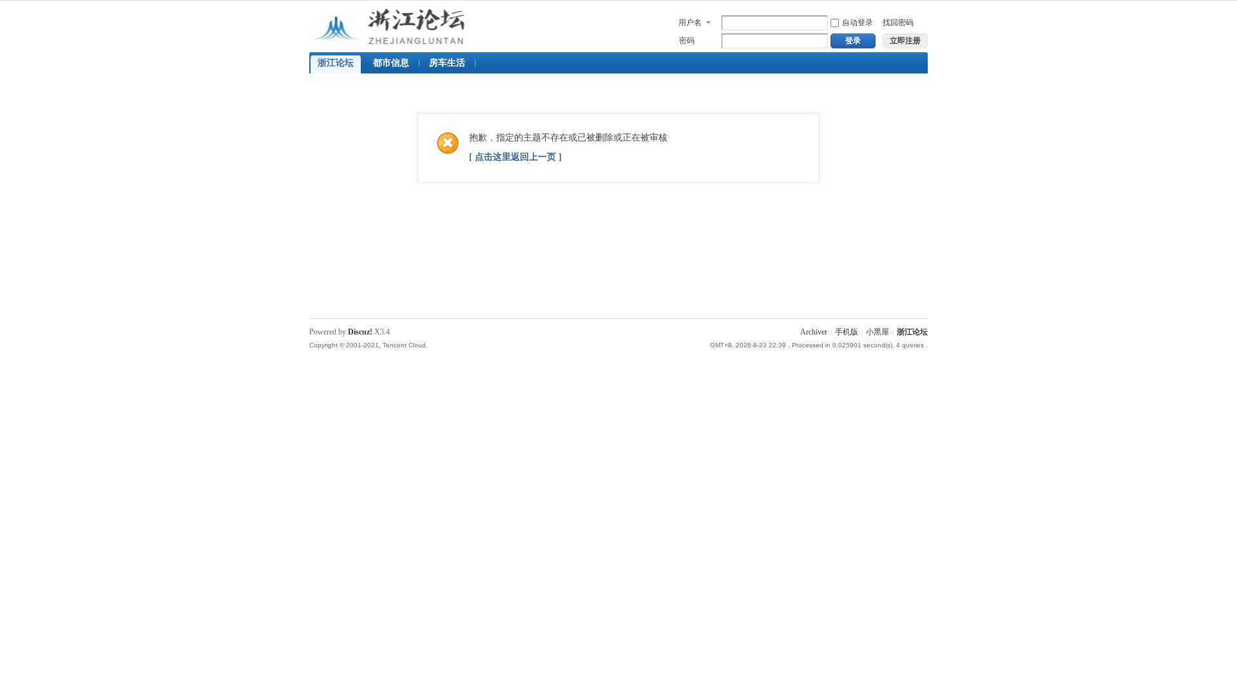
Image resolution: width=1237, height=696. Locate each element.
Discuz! (360, 331)
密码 (687, 40)
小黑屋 (877, 331)
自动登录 (857, 22)
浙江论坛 (336, 63)
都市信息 (391, 63)
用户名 (690, 22)
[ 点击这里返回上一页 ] (515, 157)
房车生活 (447, 63)
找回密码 (898, 22)
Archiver (813, 331)
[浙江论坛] (398, 43)
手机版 (846, 331)
